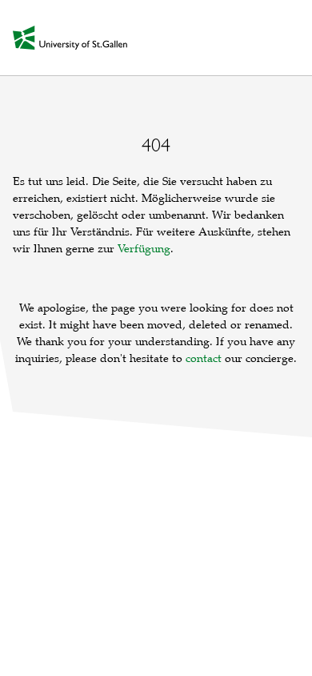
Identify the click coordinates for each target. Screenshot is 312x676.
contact (204, 358)
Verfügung (144, 249)
